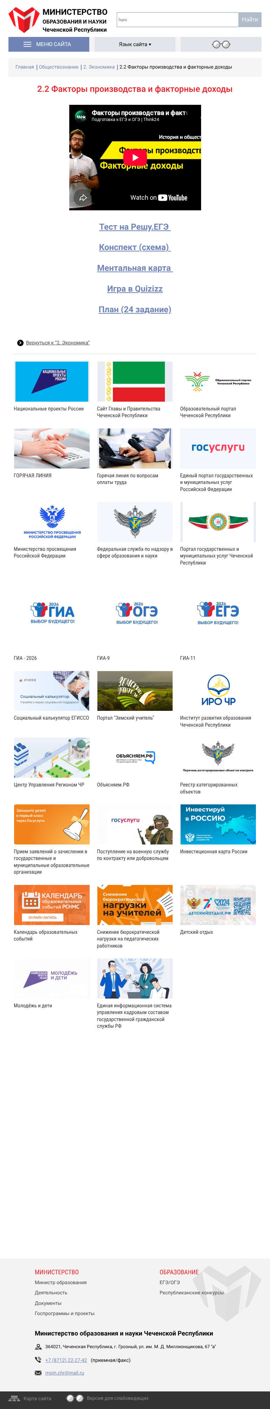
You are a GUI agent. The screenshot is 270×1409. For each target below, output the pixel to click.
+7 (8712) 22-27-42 (66, 1360)
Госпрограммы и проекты (65, 1313)
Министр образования (60, 1283)
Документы (48, 1303)
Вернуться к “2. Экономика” (58, 343)
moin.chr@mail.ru (64, 1373)
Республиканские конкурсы (192, 1293)
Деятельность (51, 1293)
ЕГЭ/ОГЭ (170, 1283)
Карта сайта (37, 1399)
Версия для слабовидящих (118, 1398)
